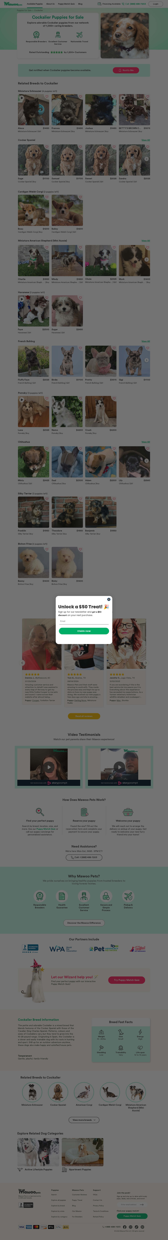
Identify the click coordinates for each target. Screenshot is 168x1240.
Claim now (84, 631)
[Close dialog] (108, 599)
